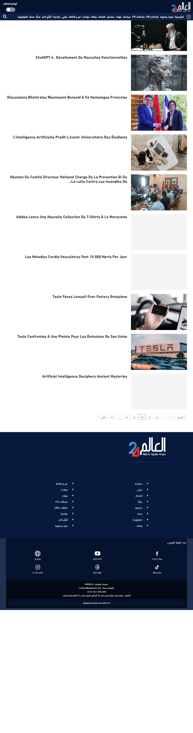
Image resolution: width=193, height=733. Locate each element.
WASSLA (89, 580)
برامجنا (56, 16)
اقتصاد (102, 16)
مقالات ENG (61, 505)
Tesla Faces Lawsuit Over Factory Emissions (89, 296)
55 (112, 417)
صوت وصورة (166, 16)
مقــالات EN (152, 16)
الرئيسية (179, 16)
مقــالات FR (138, 16)
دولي (64, 16)
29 (134, 417)
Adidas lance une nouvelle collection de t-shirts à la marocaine (71, 216)
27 (149, 417)
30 (126, 417)
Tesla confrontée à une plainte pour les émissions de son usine (72, 335)
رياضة (94, 16)
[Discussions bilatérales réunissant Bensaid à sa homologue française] (159, 113)
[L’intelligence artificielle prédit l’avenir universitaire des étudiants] (159, 152)
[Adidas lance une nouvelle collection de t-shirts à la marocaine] (159, 232)
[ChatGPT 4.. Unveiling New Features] (159, 33)
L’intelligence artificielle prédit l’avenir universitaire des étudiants (70, 136)
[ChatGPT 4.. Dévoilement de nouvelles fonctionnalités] (159, 73)
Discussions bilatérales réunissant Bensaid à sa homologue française (67, 96)
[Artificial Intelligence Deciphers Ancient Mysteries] (159, 392)
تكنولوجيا (23, 16)
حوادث (86, 16)
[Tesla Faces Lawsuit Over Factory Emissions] (159, 312)
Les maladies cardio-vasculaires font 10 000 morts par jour (76, 256)
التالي (103, 417)
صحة (31, 16)
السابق (180, 417)
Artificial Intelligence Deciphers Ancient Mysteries (84, 375)
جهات (119, 16)
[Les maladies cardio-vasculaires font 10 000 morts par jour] (159, 272)
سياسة (127, 16)
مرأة (38, 16)
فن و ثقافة (75, 16)
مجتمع (110, 16)
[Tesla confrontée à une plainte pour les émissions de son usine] (159, 352)
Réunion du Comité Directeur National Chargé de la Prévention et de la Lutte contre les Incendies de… (68, 178)
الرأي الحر (47, 16)
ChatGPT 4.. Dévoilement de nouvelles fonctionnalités (81, 56)
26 (157, 417)
